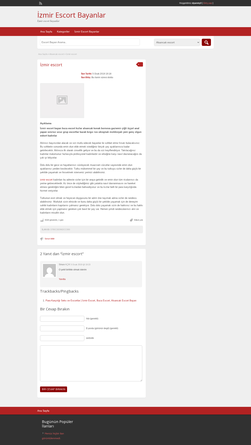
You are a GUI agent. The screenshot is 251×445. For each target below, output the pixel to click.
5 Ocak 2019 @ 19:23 (80, 264)
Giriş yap (207, 3)
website (90, 338)
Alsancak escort (56, 54)
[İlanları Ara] (206, 42)
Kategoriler (63, 31)
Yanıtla (62, 279)
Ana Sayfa (46, 31)
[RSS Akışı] (40, 2)
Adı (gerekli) (92, 318)
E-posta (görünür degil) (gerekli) (102, 328)
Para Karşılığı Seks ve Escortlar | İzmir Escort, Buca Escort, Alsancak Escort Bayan (91, 300)
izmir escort (46, 179)
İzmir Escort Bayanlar (71, 15)
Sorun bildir (50, 239)
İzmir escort (51, 64)
